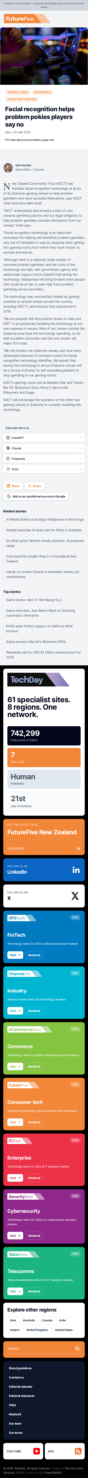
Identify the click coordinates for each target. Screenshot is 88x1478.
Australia (29, 1320)
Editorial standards (21, 1396)
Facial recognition (22, 99)
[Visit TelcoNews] (29, 1254)
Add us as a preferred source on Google (38, 496)
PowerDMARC (53, 1472)
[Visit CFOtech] (29, 918)
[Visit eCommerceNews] (29, 1029)
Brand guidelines (20, 1368)
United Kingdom (37, 1330)
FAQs (12, 1405)
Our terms (16, 1432)
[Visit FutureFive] (29, 1085)
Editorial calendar (21, 1386)
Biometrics (42, 92)
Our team (15, 1423)
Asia (13, 1320)
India (62, 1320)
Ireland (14, 1330)
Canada (47, 1320)
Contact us (16, 1377)
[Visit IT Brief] (29, 1141)
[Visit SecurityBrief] (29, 1196)
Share (15, 486)
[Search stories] (77, 1348)
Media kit (34, 955)
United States (64, 1330)
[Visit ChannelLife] (29, 974)
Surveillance (18, 92)
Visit (13, 955)
